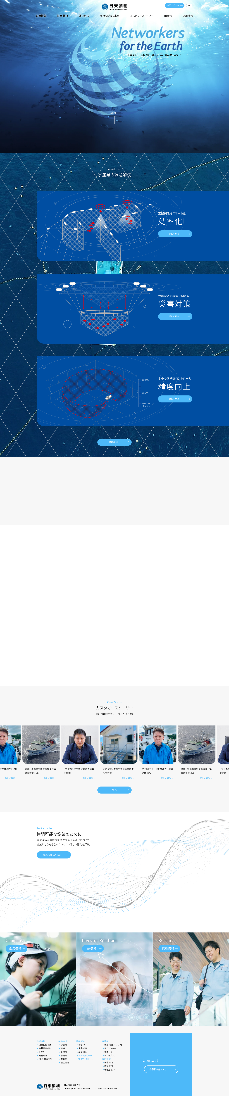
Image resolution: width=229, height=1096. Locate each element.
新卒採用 (108, 1062)
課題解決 (84, 15)
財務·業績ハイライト (113, 1045)
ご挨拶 (42, 1052)
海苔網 (64, 1059)
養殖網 (64, 1052)
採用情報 (188, 15)
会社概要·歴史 (45, 1048)
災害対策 (83, 1048)
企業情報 (41, 15)
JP (189, 5)
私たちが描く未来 (109, 15)
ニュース (106, 1073)
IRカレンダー (110, 1048)
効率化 (82, 1045)
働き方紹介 (109, 1069)
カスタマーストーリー (141, 15)
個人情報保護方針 (72, 1085)
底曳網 (64, 1055)
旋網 (63, 1048)
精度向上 (83, 1052)
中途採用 (108, 1066)
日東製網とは (45, 1045)
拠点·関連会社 (45, 1059)
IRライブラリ (109, 1055)
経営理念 (43, 1055)
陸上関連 (65, 1062)
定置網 (64, 1045)
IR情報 (168, 15)
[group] (41, 752)
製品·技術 (62, 15)
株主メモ (108, 1052)
